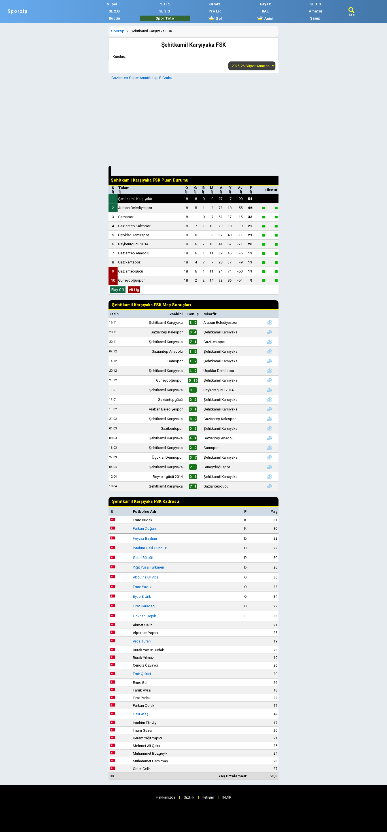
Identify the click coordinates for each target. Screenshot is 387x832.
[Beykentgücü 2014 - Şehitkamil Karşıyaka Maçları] (270, 476)
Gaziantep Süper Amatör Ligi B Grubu (141, 78)
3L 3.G (164, 11)
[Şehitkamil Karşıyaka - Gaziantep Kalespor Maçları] (270, 418)
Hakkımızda (165, 797)
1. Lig (165, 4)
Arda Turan (142, 641)
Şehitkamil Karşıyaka (135, 199)
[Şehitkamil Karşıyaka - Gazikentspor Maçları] (270, 341)
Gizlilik (189, 797)
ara (351, 15)
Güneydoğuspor (131, 280)
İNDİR (226, 797)
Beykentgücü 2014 (133, 244)
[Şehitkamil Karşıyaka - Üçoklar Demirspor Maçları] (270, 370)
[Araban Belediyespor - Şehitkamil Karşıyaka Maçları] (270, 409)
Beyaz (265, 4)
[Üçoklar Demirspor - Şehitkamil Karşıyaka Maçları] (270, 457)
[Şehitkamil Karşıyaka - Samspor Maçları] (270, 447)
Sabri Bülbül (143, 558)
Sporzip (18, 11)
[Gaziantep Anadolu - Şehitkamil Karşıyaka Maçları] (270, 351)
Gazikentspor (129, 262)
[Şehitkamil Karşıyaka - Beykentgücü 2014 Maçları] (270, 390)
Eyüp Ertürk (142, 596)
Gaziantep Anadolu (133, 253)
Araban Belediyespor (135, 208)
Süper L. (114, 4)
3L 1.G (315, 4)
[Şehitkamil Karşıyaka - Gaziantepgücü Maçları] (270, 486)
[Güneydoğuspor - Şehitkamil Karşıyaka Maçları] (270, 380)
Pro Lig (215, 11)
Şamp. (316, 18)
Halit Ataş (140, 714)
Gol (218, 18)
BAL (265, 11)
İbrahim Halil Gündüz (150, 548)
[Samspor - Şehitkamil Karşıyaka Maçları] (270, 361)
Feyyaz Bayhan (145, 538)
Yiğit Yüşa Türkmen (148, 567)
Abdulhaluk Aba (146, 577)
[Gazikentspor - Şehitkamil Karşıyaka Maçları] (270, 428)
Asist (268, 18)
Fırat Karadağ (144, 606)
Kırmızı (215, 4)
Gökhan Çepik (144, 616)
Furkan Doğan (144, 528)
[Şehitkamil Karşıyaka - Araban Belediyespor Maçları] (270, 322)
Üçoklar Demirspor (133, 235)
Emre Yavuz (142, 587)
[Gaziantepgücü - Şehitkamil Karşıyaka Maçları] (270, 399)
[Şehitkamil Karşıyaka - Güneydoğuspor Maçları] (270, 467)
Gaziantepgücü (130, 271)
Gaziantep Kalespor (134, 226)
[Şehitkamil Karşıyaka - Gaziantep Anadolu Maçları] (270, 438)
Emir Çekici (142, 674)
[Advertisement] (193, 122)
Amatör (316, 11)
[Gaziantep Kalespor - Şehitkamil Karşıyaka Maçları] (270, 332)
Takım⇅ (123, 190)
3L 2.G (114, 11)
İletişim (208, 797)
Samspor (125, 217)
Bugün (114, 18)
